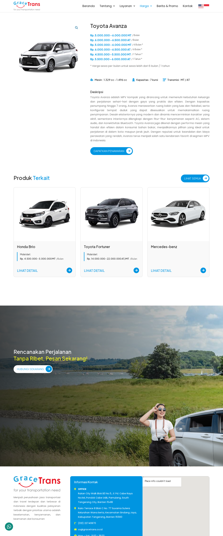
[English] (201, 6)
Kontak (188, 6)
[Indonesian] (206, 6)
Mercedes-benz (164, 246)
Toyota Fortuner (97, 246)
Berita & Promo (167, 6)
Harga (144, 6)
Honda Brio (26, 246)
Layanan (126, 6)
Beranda (88, 6)
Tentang (106, 6)
